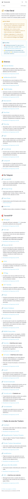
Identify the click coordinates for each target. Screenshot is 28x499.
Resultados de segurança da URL (11, 431)
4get (5, 136)
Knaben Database (9, 308)
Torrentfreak (7, 149)
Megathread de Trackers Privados (14, 435)
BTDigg (6, 273)
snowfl (5, 370)
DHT (19, 222)
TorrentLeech (8, 393)
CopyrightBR (7, 179)
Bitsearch (6, 245)
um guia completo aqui (16, 48)
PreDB (5, 425)
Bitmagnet (7, 219)
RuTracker (7, 355)
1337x (5, 230)
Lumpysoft (7, 160)
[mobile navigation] (25, 2)
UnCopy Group (8, 189)
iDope (5, 295)
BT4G (5, 261)
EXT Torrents (7, 285)
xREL (5, 475)
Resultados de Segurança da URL (11, 73)
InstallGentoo (7, 453)
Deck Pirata (7, 198)
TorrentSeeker (8, 406)
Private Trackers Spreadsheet (12, 443)
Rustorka (6, 343)
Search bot (7, 206)
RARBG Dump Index (9, 331)
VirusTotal (6, 112)
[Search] (22, 2)
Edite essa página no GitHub (9, 489)
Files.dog (6, 124)
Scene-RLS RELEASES (10, 465)
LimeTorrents (7, 318)
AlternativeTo (7, 101)
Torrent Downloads (9, 382)
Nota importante (7, 202)
